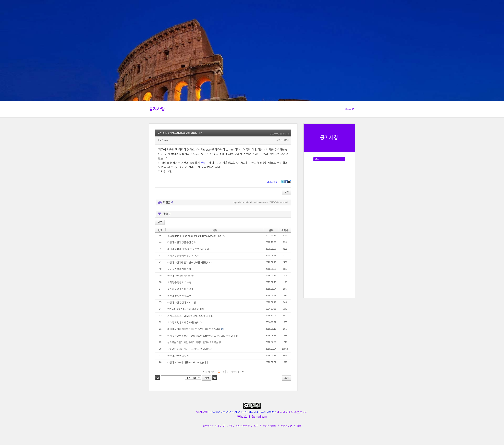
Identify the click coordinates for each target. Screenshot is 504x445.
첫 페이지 (210, 371)
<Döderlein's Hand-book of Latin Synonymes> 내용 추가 (196, 236)
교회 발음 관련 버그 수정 (179, 282)
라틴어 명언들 (243, 425)
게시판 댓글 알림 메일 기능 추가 (182, 256)
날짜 (271, 230)
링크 (299, 425)
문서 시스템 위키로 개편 (179, 269)
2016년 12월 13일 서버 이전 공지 (184, 309)
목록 (286, 192)
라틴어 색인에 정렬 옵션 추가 (181, 242)
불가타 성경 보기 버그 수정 (180, 289)
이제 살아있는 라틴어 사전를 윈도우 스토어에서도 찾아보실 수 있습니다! (202, 336)
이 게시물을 (272, 182)
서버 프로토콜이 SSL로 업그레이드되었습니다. (190, 315)
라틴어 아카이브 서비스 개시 (181, 275)
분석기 (204, 162)
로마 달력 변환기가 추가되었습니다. (184, 322)
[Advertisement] (329, 220)
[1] (202, 309)
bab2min (163, 140)
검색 (157, 377)
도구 (256, 425)
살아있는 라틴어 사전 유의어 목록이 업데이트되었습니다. (195, 342)
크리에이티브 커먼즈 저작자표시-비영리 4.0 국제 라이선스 (243, 412)
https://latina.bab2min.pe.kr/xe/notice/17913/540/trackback (261, 202)
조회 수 (284, 230)
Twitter (282, 181)
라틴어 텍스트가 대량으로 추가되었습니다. (188, 362)
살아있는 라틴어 (211, 425)
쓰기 (286, 378)
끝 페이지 (236, 371)
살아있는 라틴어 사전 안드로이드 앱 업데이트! (189, 349)
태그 (214, 377)
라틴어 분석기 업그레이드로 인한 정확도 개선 (180, 133)
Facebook (286, 181)
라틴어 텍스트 (269, 425)
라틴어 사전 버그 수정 (178, 356)
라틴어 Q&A (286, 425)
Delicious (289, 181)
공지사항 (157, 109)
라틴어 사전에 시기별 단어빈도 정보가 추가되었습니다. (194, 329)
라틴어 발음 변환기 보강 (179, 296)
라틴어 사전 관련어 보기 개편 (181, 302)
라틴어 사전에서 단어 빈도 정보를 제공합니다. (189, 262)
